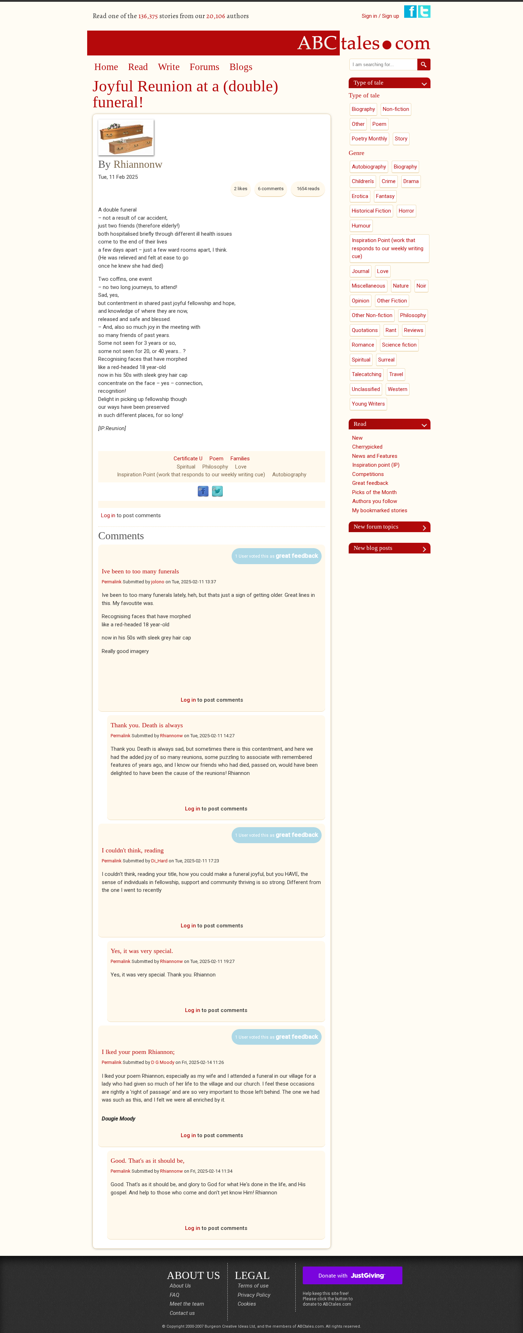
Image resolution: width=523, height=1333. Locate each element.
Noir (421, 286)
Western (397, 389)
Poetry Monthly (369, 138)
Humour (361, 226)
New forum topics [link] (376, 527)
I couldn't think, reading (133, 850)
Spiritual (186, 467)
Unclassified (366, 389)
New (357, 438)
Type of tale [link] (369, 83)
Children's (363, 181)
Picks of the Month (374, 492)
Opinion (360, 301)
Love (241, 467)
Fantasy (385, 196)
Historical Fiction (371, 211)
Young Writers (368, 404)
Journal (360, 271)
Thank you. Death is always (147, 725)
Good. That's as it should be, (148, 1160)
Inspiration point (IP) (376, 465)
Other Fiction (392, 301)
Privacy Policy (254, 1295)
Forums (205, 66)
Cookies (247, 1304)
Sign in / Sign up (380, 16)
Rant (391, 330)
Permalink (112, 581)
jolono (157, 581)
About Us (180, 1286)
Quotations (365, 330)
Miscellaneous (368, 286)
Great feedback (370, 483)
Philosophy (215, 467)
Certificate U (188, 458)
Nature (401, 286)
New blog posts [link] (373, 548)
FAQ (174, 1295)
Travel (396, 374)
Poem (216, 458)
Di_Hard (159, 860)
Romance (363, 345)
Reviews (413, 330)
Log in (108, 515)
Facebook (203, 491)
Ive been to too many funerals (140, 571)
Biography (363, 109)
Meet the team (187, 1304)
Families (240, 458)
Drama (411, 181)
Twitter (217, 491)
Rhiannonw (138, 164)
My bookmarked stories (379, 510)
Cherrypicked (367, 447)
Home (106, 66)
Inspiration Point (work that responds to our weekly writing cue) (191, 474)
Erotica (360, 196)
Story (401, 138)
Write (169, 66)
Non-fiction (396, 109)
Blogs (241, 66)
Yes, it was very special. (142, 950)
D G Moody (162, 1062)
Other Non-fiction (372, 315)
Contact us (182, 1313)
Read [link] (360, 424)
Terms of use (253, 1286)
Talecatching (366, 374)
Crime (389, 181)
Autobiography (289, 474)
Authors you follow (374, 501)
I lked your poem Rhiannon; (138, 1051)
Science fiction (399, 345)
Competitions (368, 474)
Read (138, 66)
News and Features (374, 456)
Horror (406, 211)
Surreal (386, 360)
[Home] (261, 43)
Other (358, 124)
